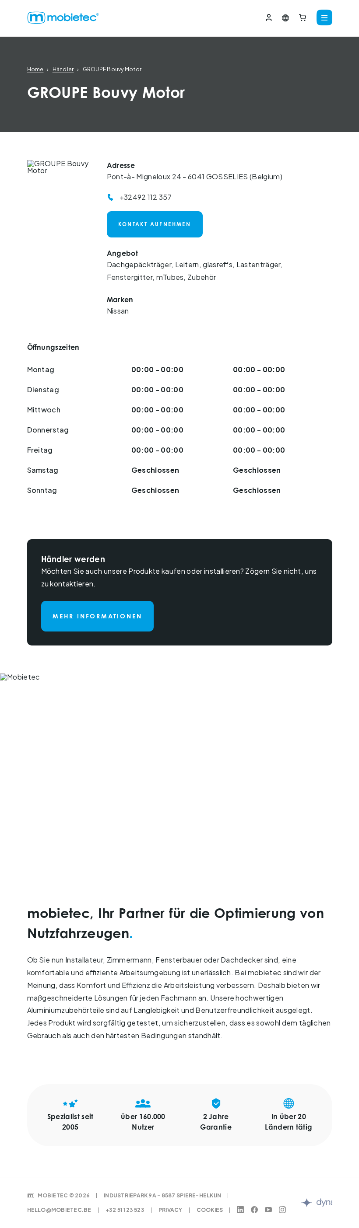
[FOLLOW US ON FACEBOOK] (254, 1210)
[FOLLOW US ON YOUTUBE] (268, 1210)
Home (35, 69)
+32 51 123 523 (125, 1210)
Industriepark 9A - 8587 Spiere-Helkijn (162, 1195)
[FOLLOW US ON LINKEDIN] (240, 1210)
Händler (63, 69)
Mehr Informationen (97, 616)
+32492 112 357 (146, 197)
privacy (170, 1210)
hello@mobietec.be (59, 1210)
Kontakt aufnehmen (154, 224)
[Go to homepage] (49, 18)
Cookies (210, 1210)
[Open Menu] (322, 18)
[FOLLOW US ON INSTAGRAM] (282, 1210)
